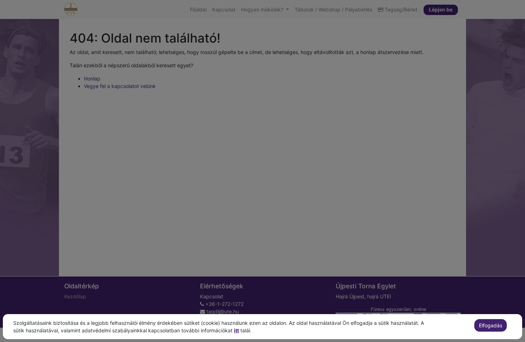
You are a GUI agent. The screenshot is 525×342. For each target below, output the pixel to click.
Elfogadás (490, 325)
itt (236, 330)
